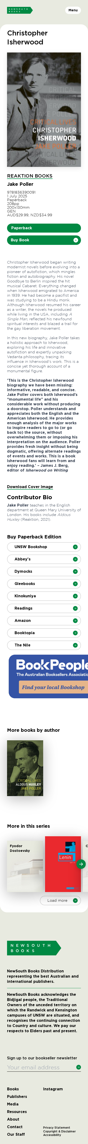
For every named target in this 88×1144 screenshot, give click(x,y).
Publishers (17, 1096)
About (13, 1119)
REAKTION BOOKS (30, 176)
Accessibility (52, 1135)
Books (13, 1089)
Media (13, 1104)
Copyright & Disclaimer (59, 1131)
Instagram (53, 1089)
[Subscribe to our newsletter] (78, 1067)
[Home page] (20, 10)
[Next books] (81, 864)
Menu (73, 10)
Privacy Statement (56, 1127)
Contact (15, 1127)
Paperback (21, 227)
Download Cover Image (30, 486)
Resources (17, 1111)
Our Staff (16, 1134)
